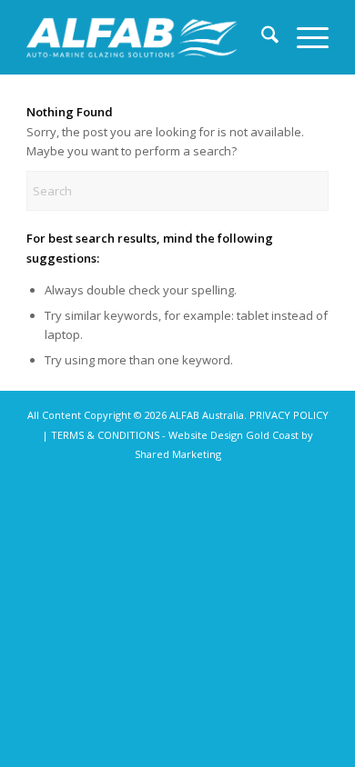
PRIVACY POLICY (289, 415)
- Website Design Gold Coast (230, 435)
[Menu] (304, 37)
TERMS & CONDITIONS (105, 435)
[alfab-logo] (132, 37)
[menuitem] (261, 37)
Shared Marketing (178, 454)
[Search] (261, 37)
